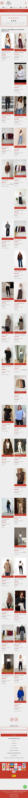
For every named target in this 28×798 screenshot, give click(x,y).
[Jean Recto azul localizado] (8, 507)
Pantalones (16, 59)
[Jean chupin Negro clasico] (20, 567)
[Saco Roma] (20, 383)
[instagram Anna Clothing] (12, 719)
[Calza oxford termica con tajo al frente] (8, 663)
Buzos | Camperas (5, 186)
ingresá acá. (14, 786)
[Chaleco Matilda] (20, 447)
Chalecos (4, 60)
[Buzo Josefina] (8, 168)
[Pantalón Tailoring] (8, 290)
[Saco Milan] (8, 447)
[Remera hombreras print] (20, 476)
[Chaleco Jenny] (20, 506)
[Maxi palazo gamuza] (20, 291)
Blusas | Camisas (17, 92)
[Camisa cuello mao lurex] (20, 602)
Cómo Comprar (14, 748)
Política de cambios (14, 750)
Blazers (16, 401)
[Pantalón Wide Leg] (20, 41)
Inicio (14, 740)
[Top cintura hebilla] (8, 413)
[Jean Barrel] (20, 137)
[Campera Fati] (8, 600)
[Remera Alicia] (8, 633)
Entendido (14, 795)
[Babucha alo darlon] (20, 663)
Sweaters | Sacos (17, 124)
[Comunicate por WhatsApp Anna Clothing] (25, 786)
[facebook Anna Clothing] (16, 719)
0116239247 (14, 755)
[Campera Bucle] (20, 259)
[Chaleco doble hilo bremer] (8, 41)
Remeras (3, 153)
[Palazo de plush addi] (20, 536)
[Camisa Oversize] (20, 73)
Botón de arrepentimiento (14, 788)
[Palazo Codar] (20, 354)
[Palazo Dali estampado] (20, 322)
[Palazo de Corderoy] (20, 198)
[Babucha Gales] (20, 633)
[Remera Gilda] (20, 229)
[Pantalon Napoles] (8, 104)
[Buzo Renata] (8, 322)
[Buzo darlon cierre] (8, 229)
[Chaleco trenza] (20, 415)
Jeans (3, 527)
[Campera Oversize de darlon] (8, 354)
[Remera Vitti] (20, 167)
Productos (14, 743)
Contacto (14, 745)
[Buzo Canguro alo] (8, 567)
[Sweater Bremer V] (20, 105)
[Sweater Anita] (20, 693)
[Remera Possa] (8, 136)
